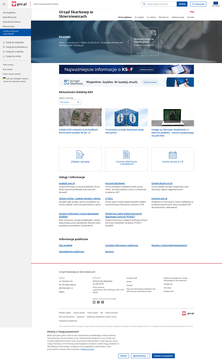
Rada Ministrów (9, 17)
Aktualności (164, 17)
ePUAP (128, 282)
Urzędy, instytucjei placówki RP (10, 32)
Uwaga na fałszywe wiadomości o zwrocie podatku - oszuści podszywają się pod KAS (172, 132)
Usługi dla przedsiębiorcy (16, 47)
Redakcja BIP (168, 291)
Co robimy (151, 17)
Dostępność (168, 284)
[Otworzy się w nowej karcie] (94, 302)
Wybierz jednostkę (72, 98)
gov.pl (190, 316)
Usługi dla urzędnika (14, 51)
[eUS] (126, 82)
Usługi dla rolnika (13, 56)
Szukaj (182, 4)
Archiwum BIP (131, 278)
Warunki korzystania (67, 317)
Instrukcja (167, 288)
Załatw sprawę (178, 17)
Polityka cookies (65, 313)
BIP (101, 313)
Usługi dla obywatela (14, 42)
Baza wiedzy (7, 69)
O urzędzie (139, 17)
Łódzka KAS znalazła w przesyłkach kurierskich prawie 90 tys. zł (78, 131)
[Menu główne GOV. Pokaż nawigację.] (4, 4)
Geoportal (80, 317)
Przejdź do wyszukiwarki (144, 42)
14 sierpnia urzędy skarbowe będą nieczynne (124, 131)
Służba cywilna (79, 313)
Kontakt (190, 17)
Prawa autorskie (111, 313)
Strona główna (12, 12)
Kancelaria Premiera (12, 22)
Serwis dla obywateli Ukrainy (15, 79)
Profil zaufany (8, 65)
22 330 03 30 (98, 284)
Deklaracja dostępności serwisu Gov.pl (102, 317)
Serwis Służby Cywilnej (11, 74)
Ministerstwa (8, 26)
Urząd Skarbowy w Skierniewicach (76, 14)
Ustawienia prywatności (68, 321)
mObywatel (199, 4)
